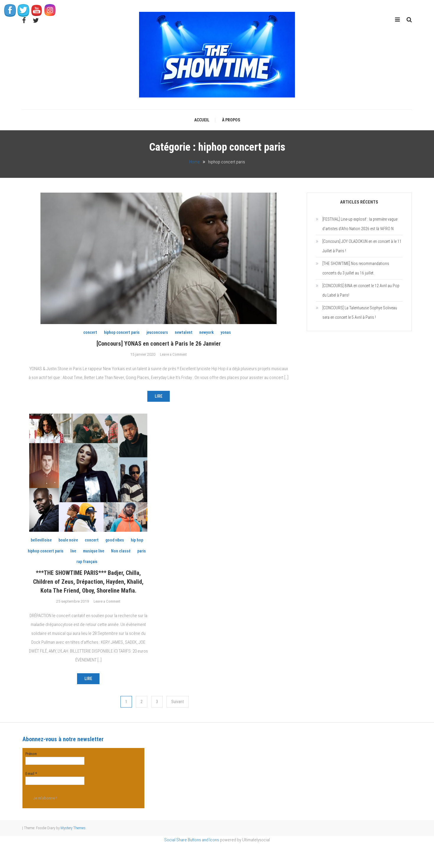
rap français (86, 561)
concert (90, 332)
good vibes (114, 540)
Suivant (177, 701)
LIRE (158, 396)
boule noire (68, 540)
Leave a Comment (173, 354)
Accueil (201, 120)
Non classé (120, 551)
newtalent (183, 332)
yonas (226, 332)
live (73, 551)
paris (141, 551)
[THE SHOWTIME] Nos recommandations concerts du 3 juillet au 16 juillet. (355, 268)
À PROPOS (231, 120)
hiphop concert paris (122, 332)
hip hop (137, 540)
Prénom (31, 754)
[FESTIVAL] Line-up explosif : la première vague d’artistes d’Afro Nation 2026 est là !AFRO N (359, 224)
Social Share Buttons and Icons (191, 840)
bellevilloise (41, 540)
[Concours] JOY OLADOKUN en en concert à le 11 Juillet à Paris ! (362, 246)
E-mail (31, 773)
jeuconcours (157, 332)
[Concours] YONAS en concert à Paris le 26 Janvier (159, 343)
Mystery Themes (73, 828)
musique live (93, 551)
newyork (206, 332)
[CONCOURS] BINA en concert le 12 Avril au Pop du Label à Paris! (360, 290)
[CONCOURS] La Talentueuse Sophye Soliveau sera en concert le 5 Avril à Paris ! (359, 312)
